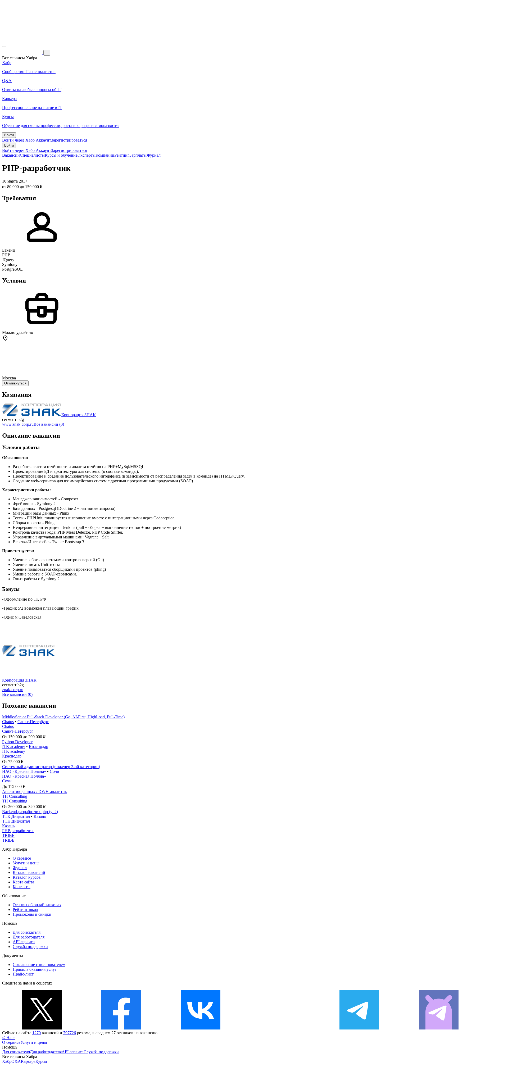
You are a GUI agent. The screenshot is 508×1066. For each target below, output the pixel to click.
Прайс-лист (23, 974)
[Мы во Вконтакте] (200, 1028)
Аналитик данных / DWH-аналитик (34, 791)
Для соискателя (26, 932)
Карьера (28, 1061)
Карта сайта (23, 882)
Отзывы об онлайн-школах (37, 904)
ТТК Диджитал (16, 816)
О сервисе (22, 858)
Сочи (54, 771)
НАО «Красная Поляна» (24, 771)
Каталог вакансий (29, 872)
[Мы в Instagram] (280, 1028)
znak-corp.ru (12, 689)
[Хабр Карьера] (22, 52)
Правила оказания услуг (35, 969)
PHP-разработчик (18, 830)
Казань (40, 816)
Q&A (16, 1061)
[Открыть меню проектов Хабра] (4, 46)
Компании (105, 155)
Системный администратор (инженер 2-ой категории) (51, 766)
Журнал (154, 155)
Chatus (8, 721)
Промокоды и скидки (32, 914)
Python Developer (17, 742)
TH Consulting (14, 796)
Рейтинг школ (25, 909)
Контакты (21, 886)
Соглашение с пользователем (39, 964)
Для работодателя (28, 937)
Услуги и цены (26, 863)
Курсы (41, 1061)
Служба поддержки (30, 946)
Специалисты (32, 155)
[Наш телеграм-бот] (438, 1028)
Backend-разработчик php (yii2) (30, 811)
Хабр (6, 1061)
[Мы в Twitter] (41, 1028)
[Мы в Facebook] (121, 1028)
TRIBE (8, 835)
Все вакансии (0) (49, 424)
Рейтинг (121, 155)
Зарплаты (138, 155)
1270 (36, 1033)
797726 (69, 1033)
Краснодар (38, 746)
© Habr (8, 1037)
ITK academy (13, 746)
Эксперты (87, 155)
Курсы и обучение (61, 155)
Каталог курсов (27, 877)
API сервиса (24, 942)
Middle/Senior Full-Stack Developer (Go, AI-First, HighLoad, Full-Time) (63, 717)
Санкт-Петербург (33, 721)
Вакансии (11, 155)
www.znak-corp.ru (18, 424)
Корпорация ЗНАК (78, 414)
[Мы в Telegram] (359, 1028)
